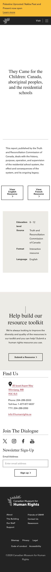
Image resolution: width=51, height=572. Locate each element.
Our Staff (11, 523)
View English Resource (12, 194)
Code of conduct (19, 546)
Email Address (10, 456)
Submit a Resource (24, 357)
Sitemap (15, 540)
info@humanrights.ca (19, 414)
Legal (35, 540)
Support (10, 527)
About (9, 514)
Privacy (25, 540)
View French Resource (39, 194)
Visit (38, 20)
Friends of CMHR (36, 514)
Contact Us (33, 519)
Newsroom (33, 523)
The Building (13, 519)
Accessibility (35, 546)
